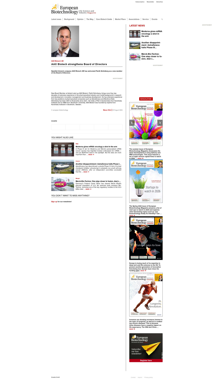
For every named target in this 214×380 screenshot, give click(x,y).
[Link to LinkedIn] (157, 377)
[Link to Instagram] (161, 377)
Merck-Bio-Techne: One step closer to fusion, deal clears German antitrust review (110, 181)
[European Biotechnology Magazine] (73, 9)
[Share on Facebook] (58, 127)
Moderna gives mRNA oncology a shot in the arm (96, 146)
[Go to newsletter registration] (146, 347)
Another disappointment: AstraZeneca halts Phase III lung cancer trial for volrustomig (112, 164)
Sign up (54, 201)
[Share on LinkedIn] (101, 127)
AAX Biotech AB (57, 61)
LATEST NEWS (137, 25)
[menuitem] (140, 1)
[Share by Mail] (115, 127)
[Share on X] (73, 127)
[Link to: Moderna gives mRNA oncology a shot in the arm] (62, 149)
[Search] (162, 19)
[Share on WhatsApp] (87, 127)
